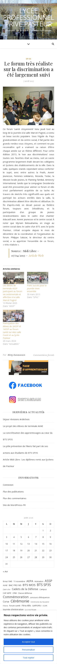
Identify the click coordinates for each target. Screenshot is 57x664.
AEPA (29, 581)
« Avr (5, 571)
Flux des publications (13, 491)
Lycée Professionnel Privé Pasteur (28, 17)
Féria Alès (26, 605)
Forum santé (14, 605)
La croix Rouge (30, 610)
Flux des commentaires (14, 498)
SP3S (28, 59)
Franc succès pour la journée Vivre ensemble (36, 288)
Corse (6, 601)
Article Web (36, 255)
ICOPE (45, 606)
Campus (43, 589)
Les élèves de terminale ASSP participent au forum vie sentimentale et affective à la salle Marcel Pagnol (12, 293)
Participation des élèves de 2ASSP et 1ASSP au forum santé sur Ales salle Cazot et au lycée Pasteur (12, 330)
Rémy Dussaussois (16, 355)
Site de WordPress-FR (14, 505)
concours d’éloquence (40, 597)
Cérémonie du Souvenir (40, 602)
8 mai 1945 (7, 581)
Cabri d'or (7, 589)
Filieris (5, 606)
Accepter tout (28, 641)
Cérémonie (20, 601)
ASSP (48, 581)
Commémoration (16, 597)
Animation (38, 581)
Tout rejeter (28, 657)
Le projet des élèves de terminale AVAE (23, 426)
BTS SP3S (44, 585)
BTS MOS (29, 585)
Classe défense (25, 593)
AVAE (5, 585)
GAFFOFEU (36, 605)
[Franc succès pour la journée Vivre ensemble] (37, 278)
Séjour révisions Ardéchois (16, 419)
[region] (28, 637)
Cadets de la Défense (25, 589)
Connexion (8, 484)
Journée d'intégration (13, 609)
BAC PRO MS (15, 585)
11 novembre (19, 581)
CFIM (15, 593)
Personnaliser (28, 649)
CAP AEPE (7, 593)
